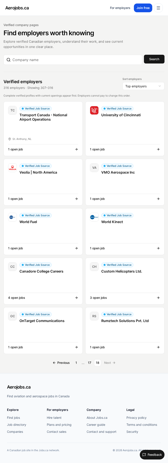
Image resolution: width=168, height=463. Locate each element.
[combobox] (75, 60)
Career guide (96, 424)
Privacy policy (136, 417)
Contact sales (56, 431)
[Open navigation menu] (158, 8)
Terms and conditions (141, 424)
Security (132, 431)
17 (89, 362)
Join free (143, 8)
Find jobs (13, 417)
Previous (63, 362)
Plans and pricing (59, 424)
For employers (120, 8)
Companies (15, 431)
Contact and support (101, 431)
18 (97, 362)
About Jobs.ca (97, 417)
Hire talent (54, 417)
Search (154, 59)
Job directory (16, 424)
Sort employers (132, 79)
